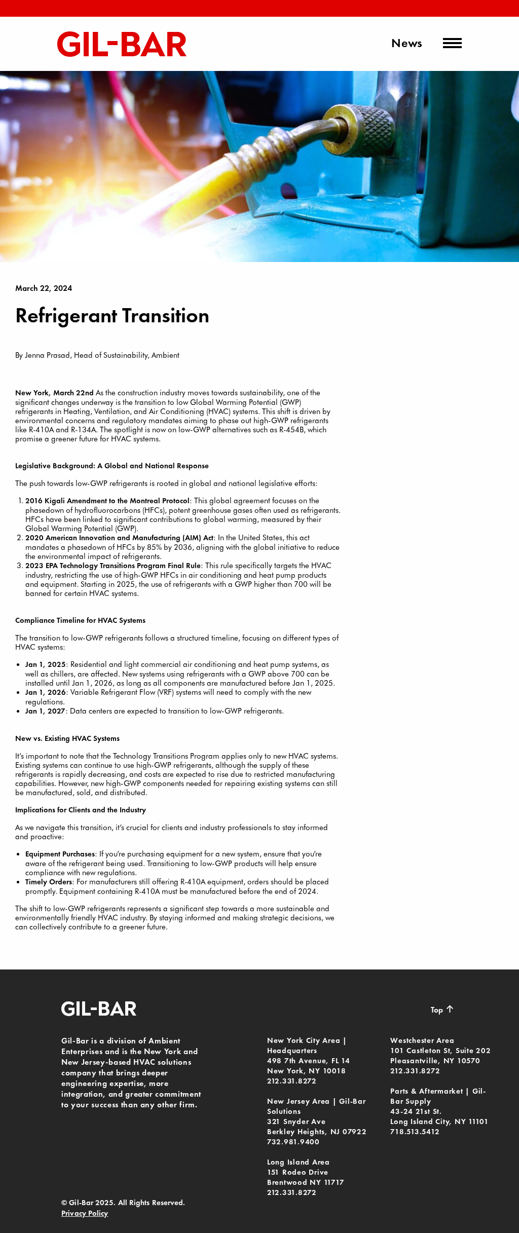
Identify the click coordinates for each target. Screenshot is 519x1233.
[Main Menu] (452, 43)
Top (443, 1009)
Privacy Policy (84, 1213)
